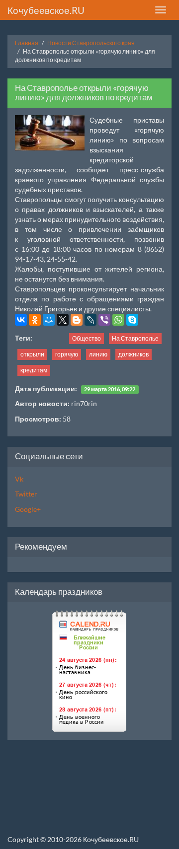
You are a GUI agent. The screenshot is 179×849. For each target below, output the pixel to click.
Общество (86, 338)
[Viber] (104, 320)
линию (98, 354)
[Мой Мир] (49, 320)
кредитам (33, 370)
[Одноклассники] (35, 320)
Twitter (26, 494)
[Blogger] (77, 320)
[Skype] (132, 320)
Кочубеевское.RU (46, 10)
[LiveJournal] (90, 320)
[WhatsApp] (118, 320)
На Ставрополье (135, 338)
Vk (19, 479)
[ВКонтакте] (21, 320)
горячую (66, 354)
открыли (32, 354)
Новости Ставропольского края (91, 43)
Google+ (28, 509)
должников (133, 354)
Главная (26, 43)
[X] (63, 320)
